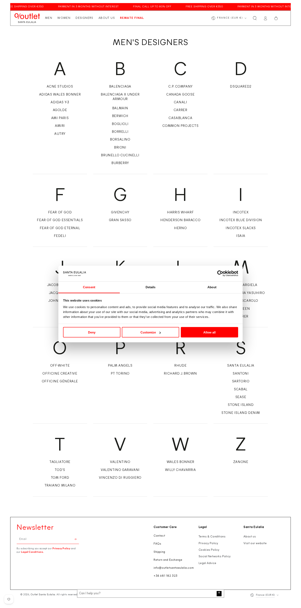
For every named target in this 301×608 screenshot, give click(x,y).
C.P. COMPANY (180, 86)
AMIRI (60, 126)
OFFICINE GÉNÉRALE (60, 381)
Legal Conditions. (32, 552)
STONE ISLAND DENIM (240, 413)
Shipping (159, 552)
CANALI (180, 102)
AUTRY (60, 134)
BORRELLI (120, 132)
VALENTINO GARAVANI (120, 470)
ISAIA (240, 236)
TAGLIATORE (59, 462)
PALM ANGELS (120, 365)
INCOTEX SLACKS (241, 228)
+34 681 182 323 (166, 576)
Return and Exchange (168, 560)
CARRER (180, 110)
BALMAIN (120, 108)
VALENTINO (120, 462)
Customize (148, 332)
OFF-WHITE (60, 365)
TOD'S (60, 470)
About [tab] (211, 287)
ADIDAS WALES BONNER (60, 94)
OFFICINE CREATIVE (59, 373)
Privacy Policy (61, 548)
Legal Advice (207, 563)
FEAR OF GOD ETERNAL (60, 228)
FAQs (157, 543)
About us (249, 536)
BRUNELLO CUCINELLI (120, 155)
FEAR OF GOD (60, 212)
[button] (254, 18)
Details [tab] (151, 287)
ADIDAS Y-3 (60, 102)
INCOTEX (241, 212)
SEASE (240, 397)
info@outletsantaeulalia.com (174, 568)
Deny (91, 332)
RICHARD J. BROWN (180, 373)
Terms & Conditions (212, 536)
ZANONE (240, 462)
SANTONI (241, 373)
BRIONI (120, 147)
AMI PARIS (60, 118)
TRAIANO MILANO (59, 485)
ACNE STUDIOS (60, 86)
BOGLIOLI (120, 124)
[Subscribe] (76, 539)
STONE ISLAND (240, 405)
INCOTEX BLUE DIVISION (240, 220)
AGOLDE (60, 110)
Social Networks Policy (215, 556)
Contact (159, 535)
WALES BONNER (180, 462)
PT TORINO (120, 373)
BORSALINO (120, 139)
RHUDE (180, 365)
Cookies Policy (209, 550)
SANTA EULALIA (240, 365)
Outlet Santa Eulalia (43, 594)
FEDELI (60, 236)
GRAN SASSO (120, 220)
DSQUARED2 (240, 86)
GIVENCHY (120, 212)
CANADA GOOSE (180, 94)
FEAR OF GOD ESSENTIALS (60, 220)
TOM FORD (60, 478)
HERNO (180, 228)
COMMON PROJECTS (180, 126)
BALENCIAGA (120, 86)
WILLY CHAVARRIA (180, 470)
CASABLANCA (180, 118)
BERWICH (120, 116)
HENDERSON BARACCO (180, 220)
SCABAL (241, 389)
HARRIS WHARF (180, 212)
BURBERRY (120, 163)
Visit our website (255, 543)
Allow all (209, 332)
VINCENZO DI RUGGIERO (120, 478)
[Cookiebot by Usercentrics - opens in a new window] (220, 273)
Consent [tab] (89, 287)
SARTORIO (241, 381)
